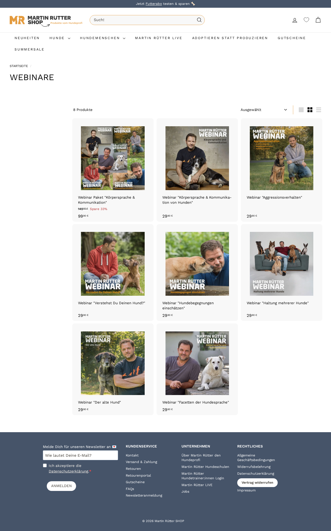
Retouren (133, 469)
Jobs (185, 491)
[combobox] (147, 20)
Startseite (19, 66)
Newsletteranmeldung (144, 495)
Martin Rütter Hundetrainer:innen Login (202, 476)
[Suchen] (199, 20)
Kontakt (132, 455)
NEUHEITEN (27, 38)
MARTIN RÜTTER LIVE (158, 38)
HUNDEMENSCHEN (101, 38)
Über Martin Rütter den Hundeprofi (201, 457)
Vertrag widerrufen (257, 482)
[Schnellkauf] (150, 126)
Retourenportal (138, 475)
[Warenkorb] (318, 20)
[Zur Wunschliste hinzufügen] (150, 146)
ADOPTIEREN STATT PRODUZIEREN (230, 38)
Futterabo (154, 4)
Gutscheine (135, 482)
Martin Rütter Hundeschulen (205, 467)
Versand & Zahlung (141, 462)
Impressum (246, 490)
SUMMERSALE (30, 49)
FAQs (130, 489)
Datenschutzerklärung (68, 471)
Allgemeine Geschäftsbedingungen (256, 457)
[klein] (310, 110)
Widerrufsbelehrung (253, 467)
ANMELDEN (61, 486)
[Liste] (318, 110)
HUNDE (58, 38)
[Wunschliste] (306, 19)
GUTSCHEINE (292, 38)
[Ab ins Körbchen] (150, 136)
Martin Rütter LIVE (197, 485)
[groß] (301, 110)
